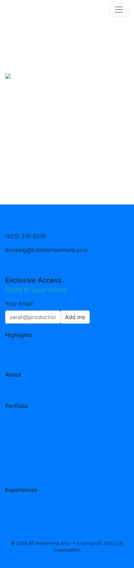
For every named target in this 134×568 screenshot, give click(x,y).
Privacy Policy (59, 517)
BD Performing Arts (30, 393)
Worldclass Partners (31, 353)
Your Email (19, 303)
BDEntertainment (27, 384)
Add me (75, 317)
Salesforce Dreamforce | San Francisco (56, 416)
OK (107, 547)
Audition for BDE (27, 345)
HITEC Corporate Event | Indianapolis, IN (58, 427)
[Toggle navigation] (119, 10)
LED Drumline (23, 361)
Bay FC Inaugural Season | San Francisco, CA (63, 457)
